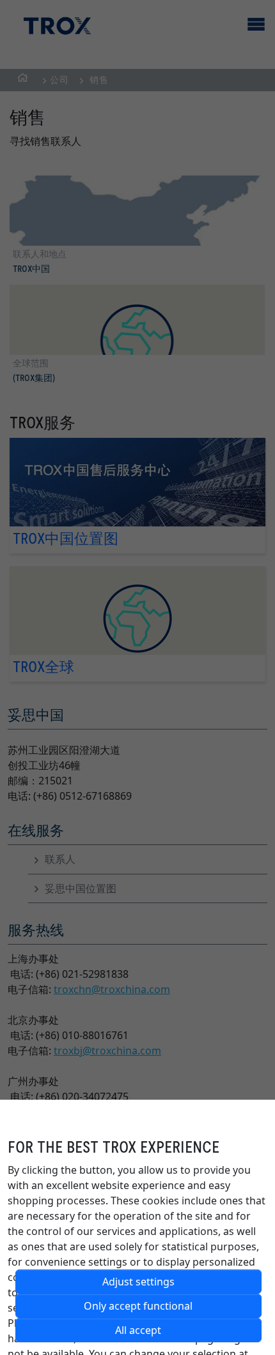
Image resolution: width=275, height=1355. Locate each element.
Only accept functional (138, 1306)
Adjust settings (138, 1282)
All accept (138, 1330)
